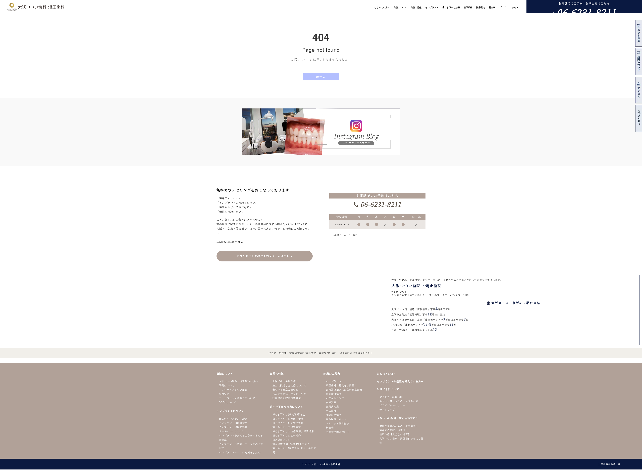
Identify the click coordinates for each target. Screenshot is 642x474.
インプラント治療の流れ (233, 426)
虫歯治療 (331, 402)
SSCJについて (227, 402)
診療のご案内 (332, 373)
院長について (227, 385)
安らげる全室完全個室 (285, 389)
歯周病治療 (332, 406)
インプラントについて (230, 411)
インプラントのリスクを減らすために (241, 452)
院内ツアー (225, 394)
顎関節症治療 (334, 414)
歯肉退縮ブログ (282, 439)
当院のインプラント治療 (233, 418)
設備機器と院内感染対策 (287, 398)
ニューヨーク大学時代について (237, 398)
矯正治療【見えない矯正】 (395, 434)
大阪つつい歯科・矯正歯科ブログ (397, 418)
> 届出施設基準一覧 (609, 464)
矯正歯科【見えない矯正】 (341, 385)
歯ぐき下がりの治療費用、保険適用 (293, 431)
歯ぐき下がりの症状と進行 (288, 422)
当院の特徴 (277, 373)
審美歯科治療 (334, 394)
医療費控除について (337, 431)
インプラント (334, 381)
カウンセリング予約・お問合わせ (399, 401)
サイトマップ (387, 409)
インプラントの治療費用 (233, 422)
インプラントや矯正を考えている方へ (400, 381)
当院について (225, 373)
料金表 (330, 427)
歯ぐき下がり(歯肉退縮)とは (289, 414)
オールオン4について (231, 431)
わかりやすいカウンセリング (289, 394)
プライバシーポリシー (392, 405)
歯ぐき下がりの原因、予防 (288, 418)
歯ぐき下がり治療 (451, 7)
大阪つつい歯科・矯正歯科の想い (238, 381)
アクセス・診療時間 (391, 397)
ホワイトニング (335, 398)
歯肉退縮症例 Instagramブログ (291, 443)
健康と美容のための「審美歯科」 (399, 425)
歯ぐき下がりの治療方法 (287, 426)
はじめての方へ (386, 373)
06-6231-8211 (586, 12)
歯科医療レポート (336, 419)
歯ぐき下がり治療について (286, 406)
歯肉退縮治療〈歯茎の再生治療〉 (345, 389)
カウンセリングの (264, 256)
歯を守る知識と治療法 (392, 430)
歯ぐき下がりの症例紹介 (287, 435)
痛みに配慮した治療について (289, 385)
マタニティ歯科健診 (337, 423)
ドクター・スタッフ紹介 (233, 389)
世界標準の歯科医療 (284, 381)
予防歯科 (331, 410)
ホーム (321, 76)
